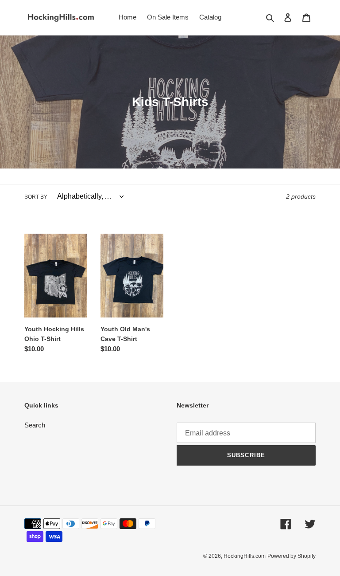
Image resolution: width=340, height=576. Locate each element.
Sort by (35, 197)
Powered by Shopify (291, 556)
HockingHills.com (245, 556)
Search (34, 425)
